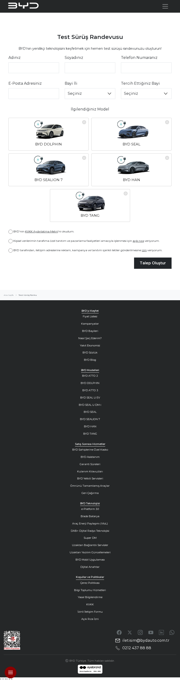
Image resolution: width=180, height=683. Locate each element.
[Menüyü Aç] (10, 672)
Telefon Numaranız (139, 57)
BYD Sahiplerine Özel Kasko (90, 449)
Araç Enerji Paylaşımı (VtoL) (90, 523)
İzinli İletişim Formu (90, 611)
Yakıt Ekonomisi (90, 345)
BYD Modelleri (90, 370)
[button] (48, 134)
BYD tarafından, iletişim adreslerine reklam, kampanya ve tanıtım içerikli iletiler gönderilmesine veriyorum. (87, 250)
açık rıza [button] (138, 241)
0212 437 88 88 (136, 648)
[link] (90, 669)
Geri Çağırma (90, 493)
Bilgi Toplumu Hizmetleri (90, 590)
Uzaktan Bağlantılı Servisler (90, 545)
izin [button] (144, 250)
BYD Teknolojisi (90, 503)
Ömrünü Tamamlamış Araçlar (90, 485)
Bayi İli (71, 83)
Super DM (90, 537)
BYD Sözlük (90, 352)
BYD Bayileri (90, 331)
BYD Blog (90, 359)
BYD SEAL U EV (90, 397)
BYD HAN (90, 426)
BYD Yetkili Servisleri (90, 478)
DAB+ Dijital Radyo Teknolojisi (90, 530)
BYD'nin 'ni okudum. (43, 231)
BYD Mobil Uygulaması (90, 559)
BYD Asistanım (90, 457)
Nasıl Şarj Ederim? (90, 338)
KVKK (90, 604)
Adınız (14, 57)
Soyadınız (74, 57)
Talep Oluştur (153, 263)
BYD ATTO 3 (90, 390)
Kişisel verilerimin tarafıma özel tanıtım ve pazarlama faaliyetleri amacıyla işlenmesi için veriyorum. (86, 241)
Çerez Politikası (90, 582)
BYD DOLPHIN (90, 383)
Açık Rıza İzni (90, 619)
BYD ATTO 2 (90, 375)
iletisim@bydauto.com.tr (145, 640)
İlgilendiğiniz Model (90, 109)
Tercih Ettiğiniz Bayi (140, 83)
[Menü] (165, 6)
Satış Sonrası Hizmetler (90, 444)
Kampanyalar (90, 323)
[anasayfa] (28, 6)
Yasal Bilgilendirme (90, 597)
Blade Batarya (90, 516)
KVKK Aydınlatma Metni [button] (41, 231)
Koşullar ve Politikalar (90, 577)
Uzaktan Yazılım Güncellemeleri (90, 552)
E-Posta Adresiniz (25, 83)
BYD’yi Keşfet (90, 310)
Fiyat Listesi (90, 316)
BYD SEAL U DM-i (90, 404)
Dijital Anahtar (90, 567)
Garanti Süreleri (90, 464)
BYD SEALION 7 (90, 419)
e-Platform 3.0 (90, 509)
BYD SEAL (90, 412)
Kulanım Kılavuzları (90, 471)
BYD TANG (90, 433)
